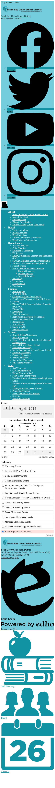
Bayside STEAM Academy (24, 335)
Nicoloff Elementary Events (17, 502)
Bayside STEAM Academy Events (20, 471)
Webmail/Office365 (21, 398)
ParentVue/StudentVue (22, 319)
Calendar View (46, 456)
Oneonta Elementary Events (17, 507)
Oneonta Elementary (21, 355)
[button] (11, 211)
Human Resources (26, 271)
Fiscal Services (19, 266)
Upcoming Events (13, 466)
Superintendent (19, 219)
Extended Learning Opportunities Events (23, 526)
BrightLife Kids (19, 294)
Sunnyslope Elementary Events (19, 517)
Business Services (20, 245)
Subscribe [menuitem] (47, 413)
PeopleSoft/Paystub (21, 391)
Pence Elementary (20, 357)
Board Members (19, 235)
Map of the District (20, 217)
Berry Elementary (20, 337)
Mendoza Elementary (21, 347)
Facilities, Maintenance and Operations (29, 263)
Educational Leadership (22, 251)
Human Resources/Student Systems (28, 268)
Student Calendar (20, 329)
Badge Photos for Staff (22, 373)
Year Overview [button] (33, 413)
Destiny (15, 301)
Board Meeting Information (24, 240)
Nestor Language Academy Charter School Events (27, 498)
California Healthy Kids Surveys (26, 296)
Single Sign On (19, 327)
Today (4, 456)
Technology (17, 281)
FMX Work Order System (24, 376)
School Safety (18, 324)
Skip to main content (10, 2)
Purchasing (17, 278)
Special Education (26, 276)
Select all (49, 535)
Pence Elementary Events (16, 512)
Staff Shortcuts (19, 368)
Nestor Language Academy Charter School (31, 350)
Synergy (16, 396)
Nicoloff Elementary (21, 352)
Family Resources (20, 314)
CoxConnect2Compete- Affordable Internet (31, 299)
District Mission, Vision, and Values (28, 224)
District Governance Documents (26, 237)
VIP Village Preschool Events (18, 531)
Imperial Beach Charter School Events (22, 493)
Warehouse (17, 286)
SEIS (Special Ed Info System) (26, 393)
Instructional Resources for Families (28, 317)
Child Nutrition (19, 248)
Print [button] (21, 413)
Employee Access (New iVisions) (27, 388)
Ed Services (17, 253)
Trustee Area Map (20, 230)
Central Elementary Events (17, 481)
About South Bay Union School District (30, 214)
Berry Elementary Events (16, 476)
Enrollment (17, 312)
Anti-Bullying (18, 291)
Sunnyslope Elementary (23, 360)
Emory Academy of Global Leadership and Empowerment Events (24, 486)
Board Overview (19, 232)
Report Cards (18, 322)
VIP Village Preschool (22, 363)
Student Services (25, 273)
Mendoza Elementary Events (18, 522)
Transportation (18, 283)
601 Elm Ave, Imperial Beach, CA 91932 (19, 552)
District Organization (21, 222)
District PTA (18, 309)
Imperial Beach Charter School (26, 345)
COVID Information (21, 371)
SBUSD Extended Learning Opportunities (31, 261)
